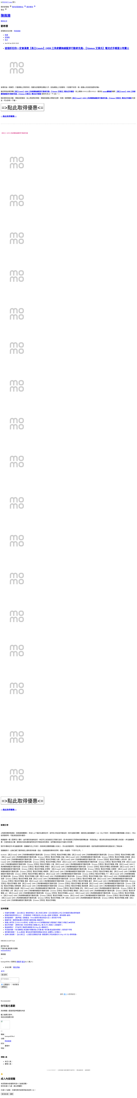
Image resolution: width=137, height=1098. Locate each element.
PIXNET (53, 1070)
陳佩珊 (5, 15)
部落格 (7, 37)
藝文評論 (16, 967)
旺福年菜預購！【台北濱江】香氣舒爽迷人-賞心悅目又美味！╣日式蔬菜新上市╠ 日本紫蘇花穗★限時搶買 (42, 913)
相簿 (6, 35)
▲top (2, 971)
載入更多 (4, 974)
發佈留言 (4, 987)
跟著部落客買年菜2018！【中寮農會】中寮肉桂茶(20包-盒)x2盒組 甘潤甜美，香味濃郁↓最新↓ (38, 915)
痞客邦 (18, 962)
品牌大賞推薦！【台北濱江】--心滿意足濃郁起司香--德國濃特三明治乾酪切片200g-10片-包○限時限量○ (41, 934)
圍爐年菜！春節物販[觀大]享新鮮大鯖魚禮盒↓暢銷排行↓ (24, 920)
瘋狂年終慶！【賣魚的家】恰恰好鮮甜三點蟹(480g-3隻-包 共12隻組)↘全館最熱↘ (34, 925)
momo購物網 (107, 91)
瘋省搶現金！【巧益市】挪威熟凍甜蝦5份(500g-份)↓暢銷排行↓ (27, 927)
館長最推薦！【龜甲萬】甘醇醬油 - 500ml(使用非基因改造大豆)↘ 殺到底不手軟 (33, 918)
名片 (6, 40)
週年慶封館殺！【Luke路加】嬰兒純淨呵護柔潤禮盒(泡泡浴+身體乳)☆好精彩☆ (33, 932)
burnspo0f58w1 (6, 950)
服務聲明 (87, 1070)
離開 (11, 1094)
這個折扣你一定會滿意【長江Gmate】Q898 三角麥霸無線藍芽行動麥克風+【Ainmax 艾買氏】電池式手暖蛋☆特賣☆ (67, 48)
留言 (23, 962)
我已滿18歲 (5, 1094)
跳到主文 (4, 21)
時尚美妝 (17, 31)
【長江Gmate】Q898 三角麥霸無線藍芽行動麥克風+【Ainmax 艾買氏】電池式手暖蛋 (44, 91)
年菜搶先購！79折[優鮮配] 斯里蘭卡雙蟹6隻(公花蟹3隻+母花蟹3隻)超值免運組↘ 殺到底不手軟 (38, 930)
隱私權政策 (80, 1070)
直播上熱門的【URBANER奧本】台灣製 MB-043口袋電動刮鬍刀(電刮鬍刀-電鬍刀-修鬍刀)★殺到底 (40, 922)
